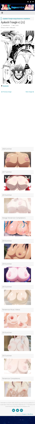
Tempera (24, 414)
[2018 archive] (17, 343)
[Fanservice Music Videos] (17, 320)
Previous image (7, 92)
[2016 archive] (17, 274)
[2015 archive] (17, 366)
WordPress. (30, 414)
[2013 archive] (17, 297)
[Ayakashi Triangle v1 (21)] (17, 57)
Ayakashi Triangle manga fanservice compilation (16, 18)
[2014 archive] (17, 205)
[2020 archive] (17, 159)
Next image (29, 92)
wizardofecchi (6, 25)
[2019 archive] (17, 251)
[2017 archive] (17, 182)
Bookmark (6, 86)
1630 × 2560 (9, 27)
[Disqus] (17, 116)
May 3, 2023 (15, 25)
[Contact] (33, 1)
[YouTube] (28, 1)
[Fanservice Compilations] (17, 389)
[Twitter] (30, 1)
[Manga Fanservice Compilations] (17, 228)
